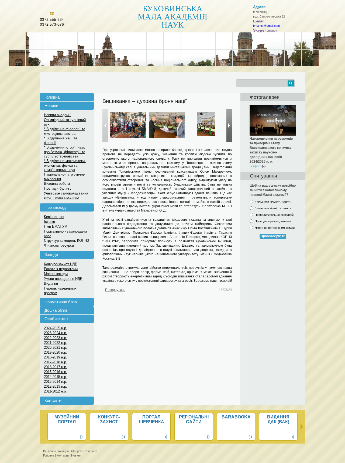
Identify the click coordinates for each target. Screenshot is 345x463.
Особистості (56, 318)
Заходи (51, 254)
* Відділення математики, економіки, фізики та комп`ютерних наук (65, 165)
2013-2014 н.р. (55, 382)
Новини (51, 105)
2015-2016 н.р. (55, 372)
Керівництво (54, 217)
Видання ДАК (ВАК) (278, 419)
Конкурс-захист (109, 419)
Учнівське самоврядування (66, 193)
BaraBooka (236, 417)
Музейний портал (66, 419)
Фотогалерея (265, 97)
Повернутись (115, 290)
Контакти (52, 400)
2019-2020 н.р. (55, 352)
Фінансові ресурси (59, 245)
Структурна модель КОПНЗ (66, 241)
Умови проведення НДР (63, 279)
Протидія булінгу (57, 188)
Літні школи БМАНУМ (61, 198)
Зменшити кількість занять (273, 208)
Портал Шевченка (151, 419)
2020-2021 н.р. (55, 347)
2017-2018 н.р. (55, 362)
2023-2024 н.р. (55, 333)
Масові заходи (56, 274)
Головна (52, 97)
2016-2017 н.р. (55, 367)
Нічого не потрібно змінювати (275, 227)
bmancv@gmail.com (266, 25)
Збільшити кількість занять (273, 201)
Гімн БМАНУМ (55, 226)
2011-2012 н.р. (55, 391)
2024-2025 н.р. (55, 328)
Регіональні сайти (194, 419)
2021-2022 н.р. (55, 343)
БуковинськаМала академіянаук (172, 16)
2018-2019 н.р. (55, 357)
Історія (49, 222)
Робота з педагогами (61, 269)
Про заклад (55, 207)
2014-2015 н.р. (55, 377)
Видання (51, 283)
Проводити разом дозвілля (273, 221)
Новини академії (57, 115)
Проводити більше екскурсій (274, 214)
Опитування (263, 176)
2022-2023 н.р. (55, 338)
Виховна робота (57, 184)
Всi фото (256, 166)
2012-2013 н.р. (55, 386)
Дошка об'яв (55, 310)
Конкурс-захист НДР (60, 264)
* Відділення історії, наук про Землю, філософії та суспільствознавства (64, 151)
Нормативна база (60, 302)
